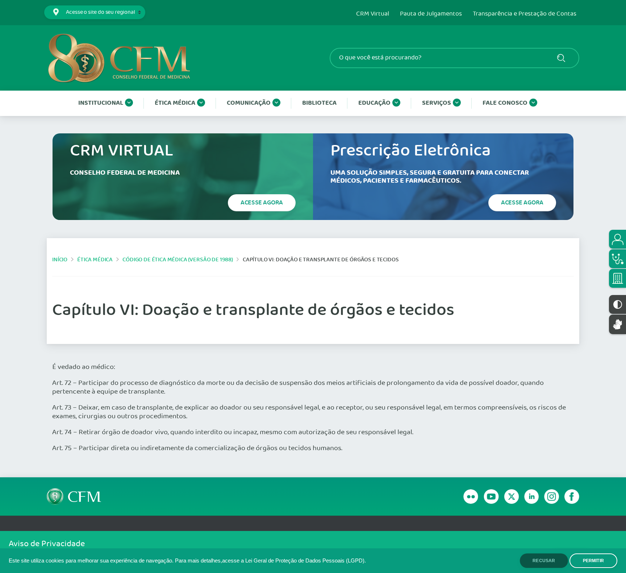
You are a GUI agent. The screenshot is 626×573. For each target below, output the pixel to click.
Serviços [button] (436, 103)
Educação (374, 103)
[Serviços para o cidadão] (617, 239)
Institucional (100, 103)
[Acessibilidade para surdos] (617, 324)
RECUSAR (544, 560)
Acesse (262, 203)
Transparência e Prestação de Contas (524, 14)
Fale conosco (505, 103)
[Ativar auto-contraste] (617, 304)
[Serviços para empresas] (617, 278)
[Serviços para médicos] (617, 258)
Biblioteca (319, 103)
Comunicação (249, 103)
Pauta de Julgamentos (431, 14)
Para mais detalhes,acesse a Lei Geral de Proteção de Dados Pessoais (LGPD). (270, 561)
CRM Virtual (372, 14)
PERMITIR (593, 560)
